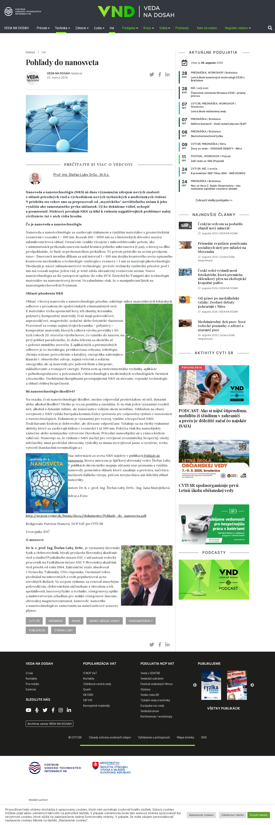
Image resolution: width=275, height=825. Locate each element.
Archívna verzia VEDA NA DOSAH (49, 723)
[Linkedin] (69, 710)
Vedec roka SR (150, 694)
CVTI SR (34, 621)
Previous (195, 685)
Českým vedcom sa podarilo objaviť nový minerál (220, 226)
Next (252, 685)
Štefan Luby (63, 630)
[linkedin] (167, 75)
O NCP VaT (90, 673)
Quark (87, 689)
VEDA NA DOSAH (58, 73)
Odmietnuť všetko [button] (232, 815)
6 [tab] (239, 703)
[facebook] (159, 75)
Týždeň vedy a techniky (155, 700)
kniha (76, 621)
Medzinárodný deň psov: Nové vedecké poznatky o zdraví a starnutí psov (222, 325)
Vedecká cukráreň (152, 678)
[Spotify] (37, 710)
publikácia (37, 630)
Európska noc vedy (152, 705)
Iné (44, 52)
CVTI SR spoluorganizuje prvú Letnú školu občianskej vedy (209, 487)
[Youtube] (28, 710)
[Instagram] (61, 710)
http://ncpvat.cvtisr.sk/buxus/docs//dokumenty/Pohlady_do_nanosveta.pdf (86, 516)
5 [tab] (233, 703)
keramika (56, 621)
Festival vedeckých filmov (157, 684)
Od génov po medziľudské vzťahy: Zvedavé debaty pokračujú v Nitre (218, 302)
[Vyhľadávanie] (270, 28)
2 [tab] (215, 703)
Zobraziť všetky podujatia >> (214, 200)
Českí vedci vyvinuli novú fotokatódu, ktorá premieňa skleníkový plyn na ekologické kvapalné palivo (222, 276)
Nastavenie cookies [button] (201, 815)
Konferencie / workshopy (156, 716)
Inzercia (31, 689)
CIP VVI (87, 700)
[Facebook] (53, 710)
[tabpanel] (211, 685)
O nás (29, 673)
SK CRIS (88, 694)
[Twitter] (45, 710)
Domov (30, 52)
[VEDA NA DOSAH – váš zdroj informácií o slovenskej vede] (136, 11)
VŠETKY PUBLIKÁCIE (223, 708)
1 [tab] (209, 703)
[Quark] (236, 685)
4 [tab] (227, 703)
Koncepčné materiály (96, 705)
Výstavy (146, 689)
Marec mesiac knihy (104, 621)
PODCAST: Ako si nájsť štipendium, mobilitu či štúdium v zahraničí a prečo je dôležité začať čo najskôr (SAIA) (213, 418)
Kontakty (31, 678)
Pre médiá (32, 684)
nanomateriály (141, 621)
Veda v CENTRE (150, 673)
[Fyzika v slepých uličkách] (211, 685)
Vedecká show (150, 711)
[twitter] (151, 75)
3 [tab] (221, 703)
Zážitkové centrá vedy (97, 684)
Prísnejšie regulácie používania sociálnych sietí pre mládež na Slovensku (222, 247)
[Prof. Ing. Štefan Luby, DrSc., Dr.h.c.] (35, 178)
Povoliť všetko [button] (259, 815)
